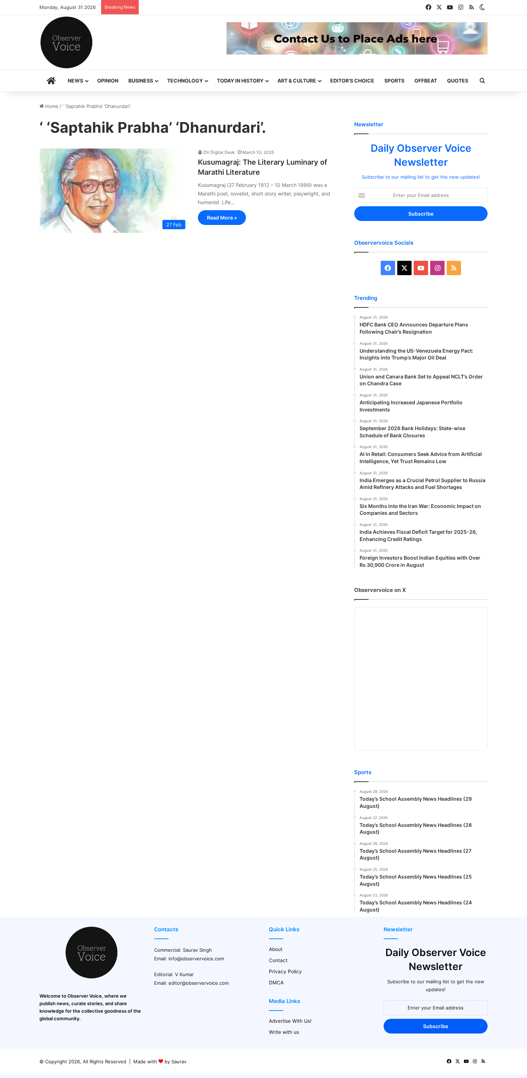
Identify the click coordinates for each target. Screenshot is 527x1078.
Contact (278, 960)
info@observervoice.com (196, 958)
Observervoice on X (380, 590)
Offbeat (425, 80)
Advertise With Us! (290, 1021)
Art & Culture (296, 80)
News (75, 80)
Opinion (107, 80)
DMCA (276, 982)
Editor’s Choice (352, 80)
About (276, 949)
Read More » (222, 218)
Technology (185, 80)
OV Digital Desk (219, 152)
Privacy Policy (285, 971)
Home (51, 106)
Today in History (240, 80)
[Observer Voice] (66, 42)
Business (140, 80)
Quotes (457, 80)
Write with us (284, 1032)
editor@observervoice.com (198, 983)
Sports (394, 80)
